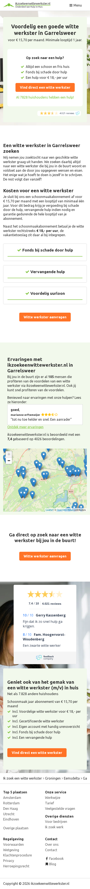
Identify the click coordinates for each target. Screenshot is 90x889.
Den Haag (10, 808)
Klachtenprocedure (17, 855)
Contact (51, 850)
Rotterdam (11, 803)
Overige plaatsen (15, 828)
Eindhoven (11, 819)
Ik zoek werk (54, 827)
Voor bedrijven (56, 821)
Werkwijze (52, 797)
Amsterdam (12, 797)
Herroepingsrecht (16, 866)
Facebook (56, 858)
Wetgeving (11, 850)
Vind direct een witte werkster (45, 87)
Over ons (52, 844)
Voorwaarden (13, 844)
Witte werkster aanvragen (45, 317)
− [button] (9, 460)
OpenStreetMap (65, 509)
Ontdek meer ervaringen (25, 427)
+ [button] (9, 454)
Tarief (49, 803)
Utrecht (8, 814)
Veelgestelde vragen (60, 808)
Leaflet (49, 509)
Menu (77, 5)
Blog (52, 864)
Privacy (8, 861)
